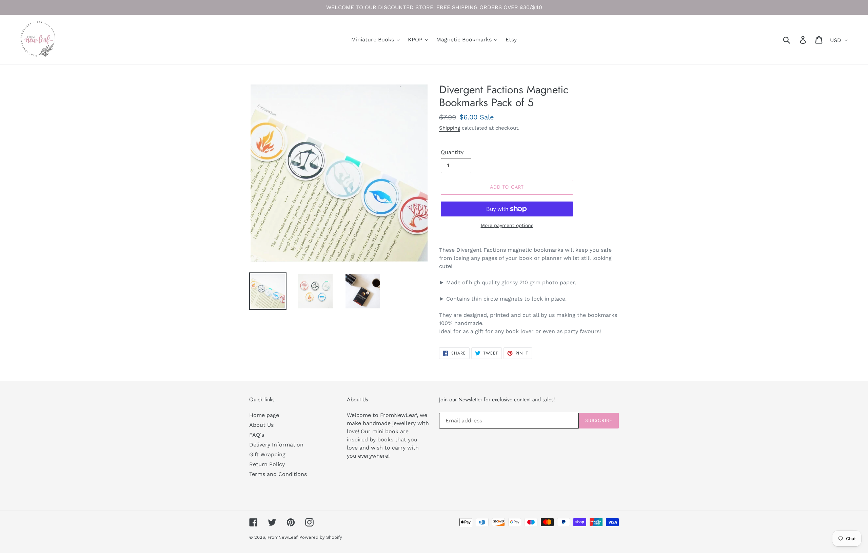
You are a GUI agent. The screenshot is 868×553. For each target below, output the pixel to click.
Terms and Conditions (278, 474)
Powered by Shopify (320, 537)
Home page (264, 415)
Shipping (449, 128)
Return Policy (267, 464)
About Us (261, 425)
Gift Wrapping (267, 454)
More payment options (507, 225)
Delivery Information (276, 444)
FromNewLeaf (283, 537)
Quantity (452, 152)
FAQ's (256, 435)
